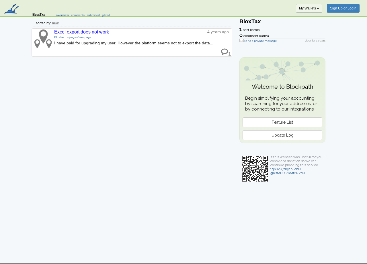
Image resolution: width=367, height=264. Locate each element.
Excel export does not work (81, 31)
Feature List (282, 122)
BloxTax (59, 37)
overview (62, 15)
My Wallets (308, 8)
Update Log (283, 135)
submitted (93, 15)
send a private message (260, 40)
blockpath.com (12, 9)
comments (78, 15)
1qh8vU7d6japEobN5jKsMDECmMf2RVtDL (288, 171)
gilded (106, 15)
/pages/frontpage (80, 37)
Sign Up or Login (343, 8)
